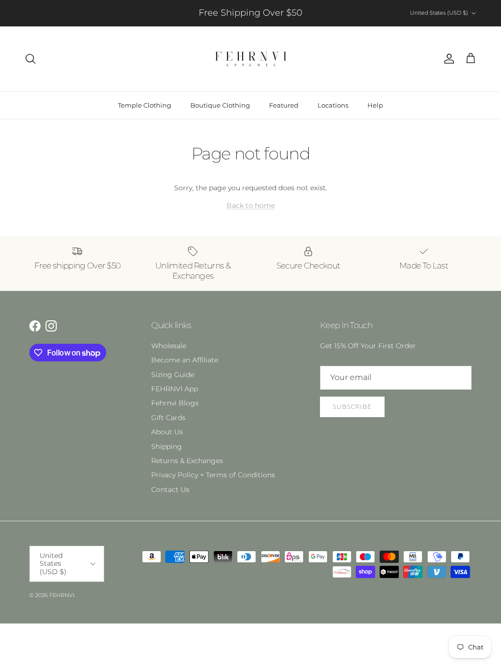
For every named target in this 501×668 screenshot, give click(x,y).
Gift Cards (168, 417)
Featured (283, 105)
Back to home (251, 205)
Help (375, 105)
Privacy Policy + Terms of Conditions (213, 474)
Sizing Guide (172, 374)
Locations (333, 105)
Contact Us (170, 489)
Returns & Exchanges (187, 460)
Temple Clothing (144, 105)
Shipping (166, 446)
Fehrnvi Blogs (175, 403)
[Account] (447, 59)
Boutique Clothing (220, 105)
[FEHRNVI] (251, 59)
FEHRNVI (61, 595)
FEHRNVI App (174, 388)
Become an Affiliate (184, 360)
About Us (167, 431)
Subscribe (352, 406)
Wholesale (168, 345)
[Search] (30, 59)
